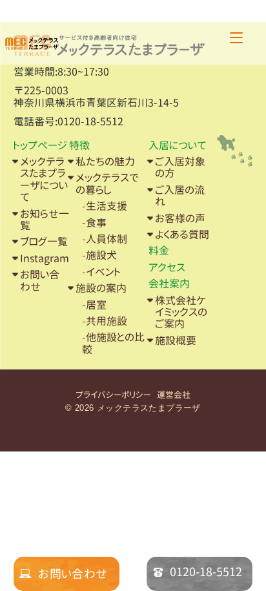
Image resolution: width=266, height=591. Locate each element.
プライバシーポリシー (113, 395)
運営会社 (173, 395)
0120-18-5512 (206, 572)
